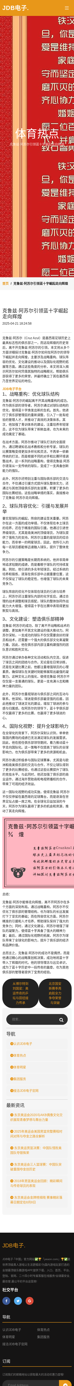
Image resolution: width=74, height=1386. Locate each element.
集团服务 (19, 1079)
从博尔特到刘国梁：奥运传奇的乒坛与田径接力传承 (20, 993)
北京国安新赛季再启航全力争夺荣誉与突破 (55, 993)
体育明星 (19, 1067)
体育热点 (19, 1055)
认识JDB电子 (22, 1043)
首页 (5, 283)
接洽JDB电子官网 (25, 1090)
